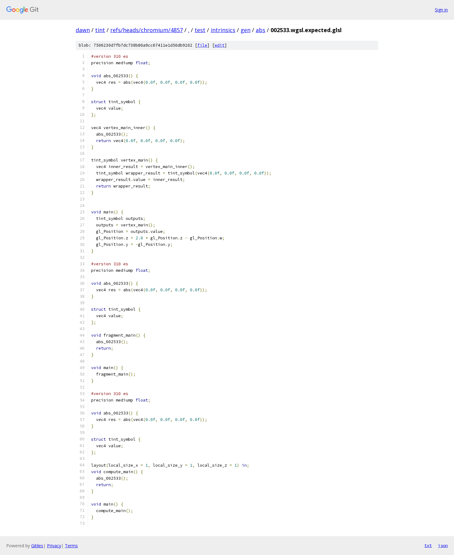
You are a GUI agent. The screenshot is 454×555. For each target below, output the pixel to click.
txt (428, 545)
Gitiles (37, 546)
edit (220, 45)
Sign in (441, 10)
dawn (83, 30)
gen (245, 30)
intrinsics (223, 30)
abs (260, 30)
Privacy (54, 546)
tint (100, 30)
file (202, 45)
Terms (71, 546)
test (200, 30)
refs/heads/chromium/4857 (146, 30)
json (443, 545)
